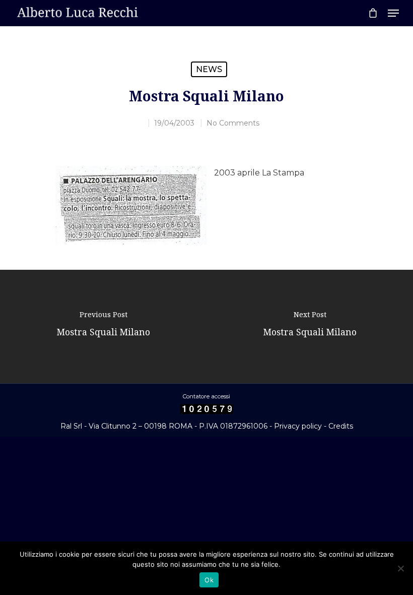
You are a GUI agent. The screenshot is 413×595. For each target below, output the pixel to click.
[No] (400, 568)
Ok (209, 580)
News (209, 69)
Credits (340, 426)
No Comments (232, 123)
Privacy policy (298, 426)
